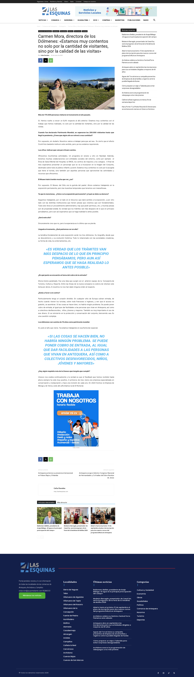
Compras (106, 20)
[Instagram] (163, 673)
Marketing (119, 20)
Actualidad (63, 31)
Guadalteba (83, 20)
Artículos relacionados (46, 502)
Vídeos (66, 1)
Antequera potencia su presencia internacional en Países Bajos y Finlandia (55, 474)
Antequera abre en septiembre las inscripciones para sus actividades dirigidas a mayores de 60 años (139, 69)
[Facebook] (40, 60)
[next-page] (42, 537)
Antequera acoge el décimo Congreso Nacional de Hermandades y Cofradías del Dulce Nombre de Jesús (96, 475)
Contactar (78, 1)
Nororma (68, 20)
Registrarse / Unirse (42, 1)
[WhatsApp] (50, 60)
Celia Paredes (45, 55)
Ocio (95, 20)
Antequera (62, 26)
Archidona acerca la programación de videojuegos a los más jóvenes (135, 94)
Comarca (55, 20)
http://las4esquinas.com (61, 491)
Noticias (42, 20)
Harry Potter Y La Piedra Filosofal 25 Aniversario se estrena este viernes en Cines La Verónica (139, 108)
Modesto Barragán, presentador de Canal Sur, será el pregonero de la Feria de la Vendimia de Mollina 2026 (76, 528)
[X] (45, 60)
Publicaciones (134, 20)
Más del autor (62, 502)
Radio (72, 1)
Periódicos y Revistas (56, 1)
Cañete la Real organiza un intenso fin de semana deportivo (136, 101)
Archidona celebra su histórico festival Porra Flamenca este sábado (138, 61)
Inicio (38, 26)
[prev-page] (38, 537)
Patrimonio (78, 31)
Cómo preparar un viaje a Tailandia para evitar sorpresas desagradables (138, 87)
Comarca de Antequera (49, 26)
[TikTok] (169, 673)
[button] (154, 20)
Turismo (85, 31)
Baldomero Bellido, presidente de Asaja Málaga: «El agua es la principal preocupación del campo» (49, 528)
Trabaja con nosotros (90, 1)
